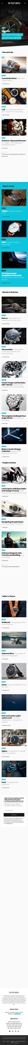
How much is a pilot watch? (14, 1026)
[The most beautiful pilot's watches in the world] (14, 165)
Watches (4, 379)
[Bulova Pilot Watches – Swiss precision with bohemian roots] (14, 305)
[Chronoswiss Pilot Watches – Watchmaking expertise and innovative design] (14, 336)
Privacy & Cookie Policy (20, 1041)
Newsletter (14, 1013)
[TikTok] (12, 1031)
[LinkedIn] (18, 1031)
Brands (3, 27)
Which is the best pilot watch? (14, 1023)
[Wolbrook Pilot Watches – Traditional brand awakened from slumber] (14, 609)
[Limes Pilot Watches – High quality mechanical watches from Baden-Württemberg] (14, 671)
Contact (7, 1041)
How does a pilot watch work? (14, 1024)
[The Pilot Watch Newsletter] (14, 578)
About (4, 1041)
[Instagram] (15, 1031)
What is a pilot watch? (14, 1021)
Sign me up (14, 814)
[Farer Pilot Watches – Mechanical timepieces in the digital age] (14, 769)
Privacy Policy (9, 823)
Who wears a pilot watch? (14, 1028)
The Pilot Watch (14, 3)
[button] (2, 3)
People (3, 137)
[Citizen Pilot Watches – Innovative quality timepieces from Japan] (14, 197)
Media (12, 1042)
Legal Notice (12, 1041)
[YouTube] (9, 1031)
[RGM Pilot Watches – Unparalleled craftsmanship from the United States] (14, 229)
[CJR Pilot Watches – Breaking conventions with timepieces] (14, 96)
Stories (3, 270)
